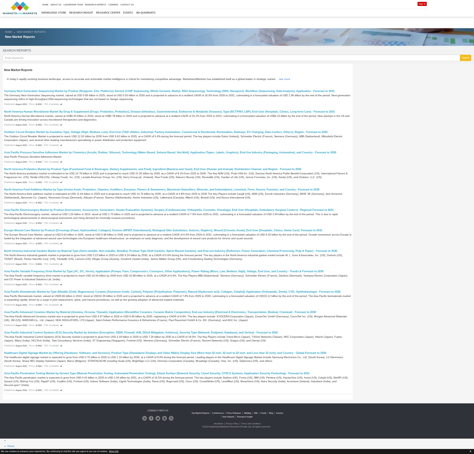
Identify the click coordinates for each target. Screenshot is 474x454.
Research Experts (95, 5)
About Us (56, 5)
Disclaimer (218, 423)
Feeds (263, 413)
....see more (283, 79)
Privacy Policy (232, 423)
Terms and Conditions (251, 423)
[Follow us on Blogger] (164, 418)
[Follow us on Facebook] (151, 418)
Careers (113, 5)
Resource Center (108, 12)
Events (128, 12)
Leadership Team (73, 5)
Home (45, 5)
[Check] (144, 418)
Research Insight (81, 12)
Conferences (218, 413)
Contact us (127, 5)
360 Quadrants (146, 12)
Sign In (422, 4)
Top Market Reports (200, 413)
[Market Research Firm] (20, 7)
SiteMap (247, 413)
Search (465, 57)
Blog (271, 413)
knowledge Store (53, 12)
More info (113, 451)
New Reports (228, 417)
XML (256, 413)
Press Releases (234, 413)
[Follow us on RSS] (171, 418)
